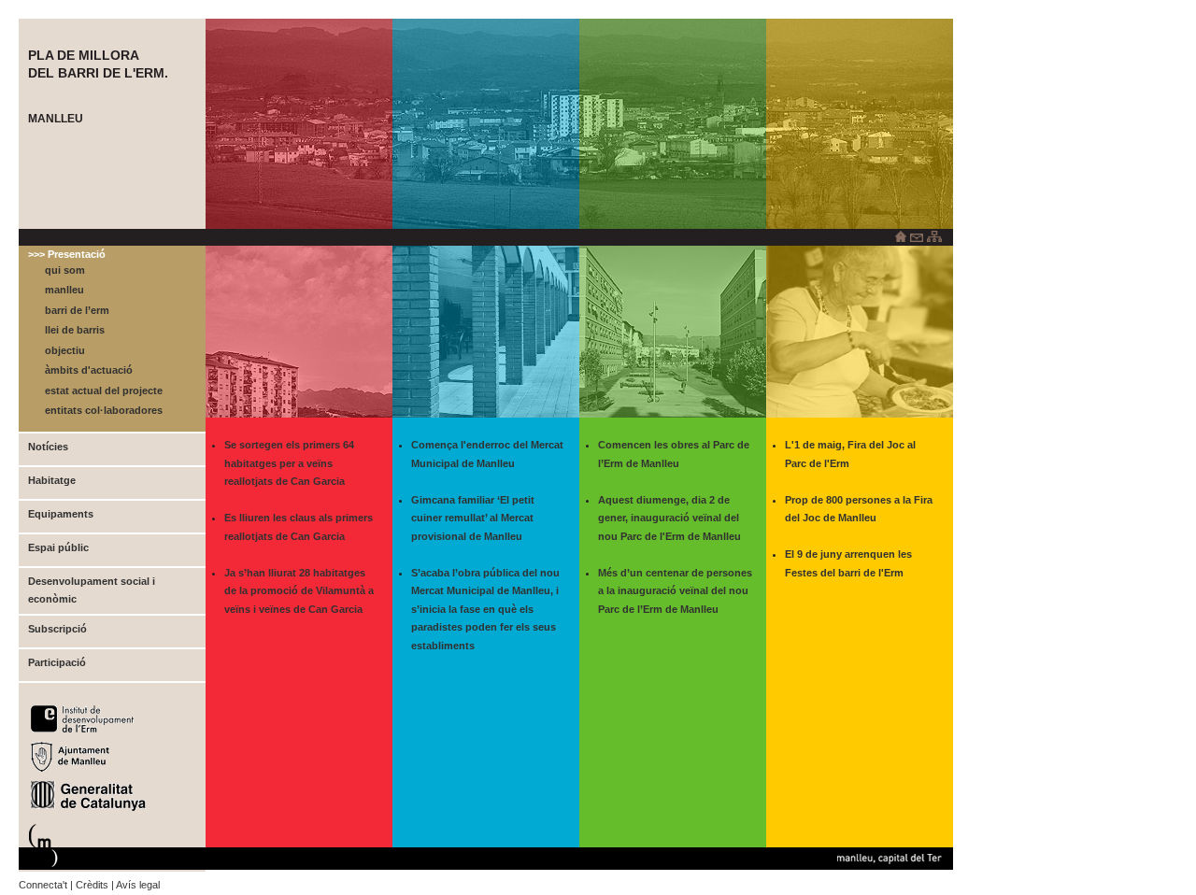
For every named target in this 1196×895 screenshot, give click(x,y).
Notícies (48, 446)
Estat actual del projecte (104, 390)
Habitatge (52, 480)
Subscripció (57, 628)
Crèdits (92, 884)
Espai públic (58, 547)
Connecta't (43, 884)
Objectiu (65, 350)
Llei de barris (75, 329)
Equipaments (60, 513)
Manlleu (64, 289)
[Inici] (900, 238)
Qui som (65, 270)
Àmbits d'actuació (89, 370)
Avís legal (138, 884)
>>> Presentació (67, 254)
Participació (57, 662)
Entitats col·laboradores (104, 410)
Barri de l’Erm (77, 310)
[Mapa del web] (934, 238)
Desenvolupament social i (91, 581)
